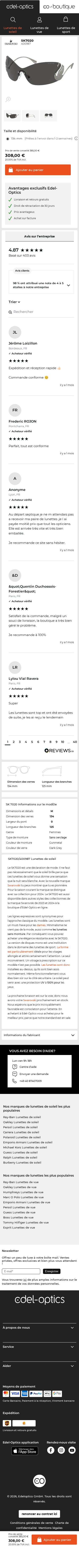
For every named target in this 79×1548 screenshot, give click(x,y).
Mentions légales (51, 1527)
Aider (7, 1366)
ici (25, 1279)
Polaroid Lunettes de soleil (22, 1137)
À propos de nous (16, 1327)
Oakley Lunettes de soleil (21, 1122)
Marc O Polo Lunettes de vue (23, 1197)
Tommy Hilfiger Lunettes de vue (26, 1222)
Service (8, 1347)
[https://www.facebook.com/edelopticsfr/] (50, 1451)
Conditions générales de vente (31, 1522)
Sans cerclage (58, 837)
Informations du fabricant (22, 1035)
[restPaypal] (36, 1394)
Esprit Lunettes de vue (19, 1227)
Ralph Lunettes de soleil (20, 1157)
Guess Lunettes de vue (19, 1212)
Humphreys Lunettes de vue (23, 1192)
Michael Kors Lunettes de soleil (25, 1147)
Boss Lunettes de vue (18, 1217)
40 (75, 742)
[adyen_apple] (47, 1394)
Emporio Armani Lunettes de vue (26, 1202)
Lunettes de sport (66, 30)
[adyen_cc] (6, 1394)
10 (62, 742)
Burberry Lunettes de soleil (22, 1162)
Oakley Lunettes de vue (19, 1187)
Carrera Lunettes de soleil (21, 1132)
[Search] (13, 20)
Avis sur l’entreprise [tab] (39, 236)
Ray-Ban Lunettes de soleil (22, 1117)
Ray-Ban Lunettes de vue (21, 1182)
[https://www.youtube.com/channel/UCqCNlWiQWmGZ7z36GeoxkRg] (72, 1451)
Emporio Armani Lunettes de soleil (27, 1142)
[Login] (39, 20)
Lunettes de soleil (13, 30)
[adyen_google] (57, 1394)
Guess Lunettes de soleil (20, 1152)
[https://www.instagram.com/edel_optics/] (61, 1451)
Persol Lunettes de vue (19, 1207)
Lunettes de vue (39, 30)
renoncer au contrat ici (39, 1514)
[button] (20, 6)
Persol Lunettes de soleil (20, 1127)
